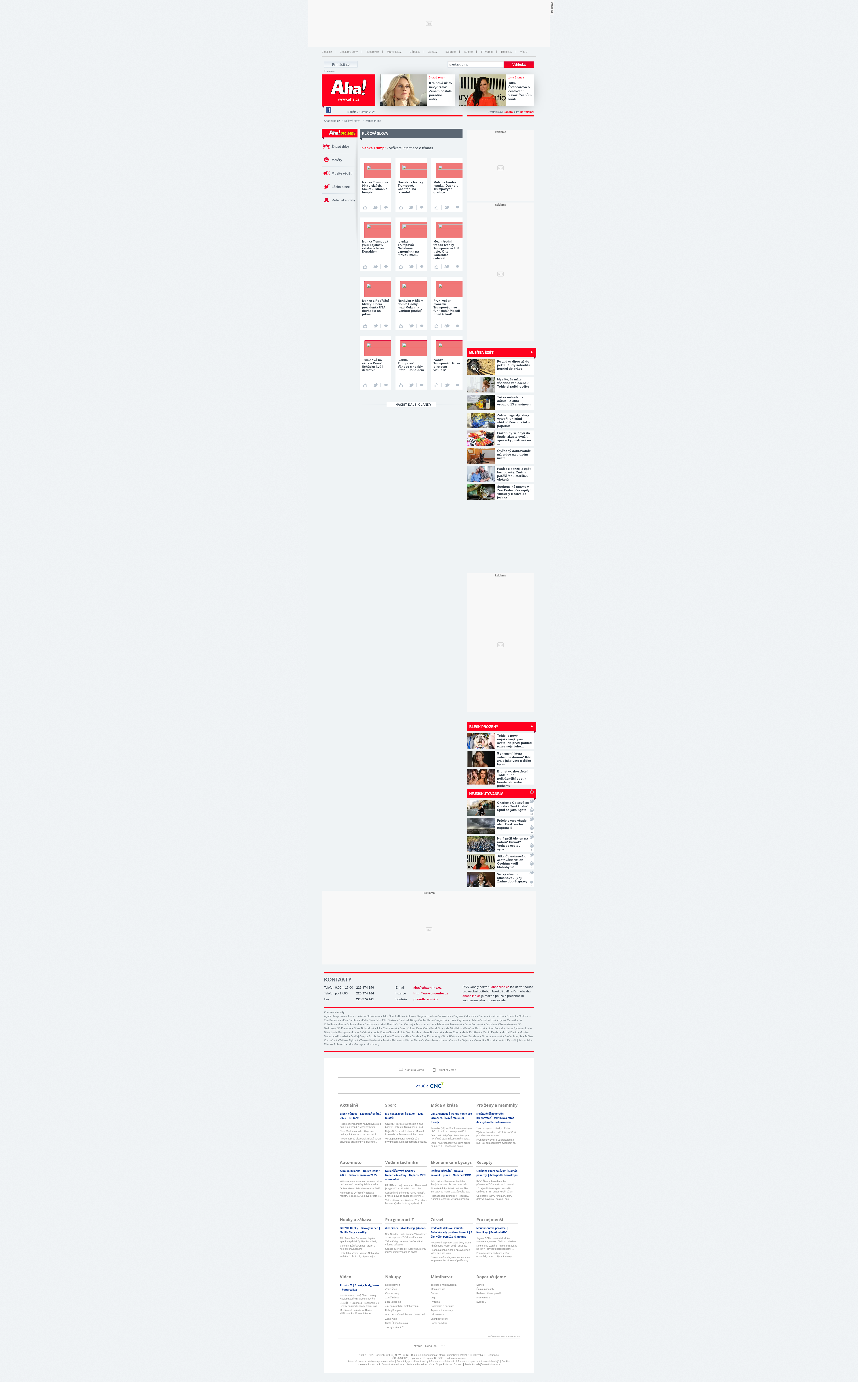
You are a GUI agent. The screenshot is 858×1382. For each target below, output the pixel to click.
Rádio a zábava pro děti (489, 1293)
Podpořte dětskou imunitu (447, 1228)
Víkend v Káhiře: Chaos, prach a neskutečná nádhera (357, 1247)
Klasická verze (414, 1070)
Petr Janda (412, 1036)
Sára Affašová (451, 1036)
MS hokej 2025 (394, 1113)
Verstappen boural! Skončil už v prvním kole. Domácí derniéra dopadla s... (406, 1140)
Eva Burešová (332, 1020)
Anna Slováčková (370, 1016)
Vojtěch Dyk (505, 1040)
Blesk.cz (327, 52)
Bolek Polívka (406, 1016)
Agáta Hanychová (335, 1016)
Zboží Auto (391, 1318)
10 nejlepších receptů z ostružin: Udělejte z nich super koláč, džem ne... (494, 1190)
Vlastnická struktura (393, 1364)
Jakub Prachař (388, 1024)
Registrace (329, 71)
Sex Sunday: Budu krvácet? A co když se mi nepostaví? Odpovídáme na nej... (406, 1236)
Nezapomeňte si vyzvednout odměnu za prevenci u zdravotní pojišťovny (451, 1259)
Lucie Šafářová (361, 1032)
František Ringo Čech (411, 1020)
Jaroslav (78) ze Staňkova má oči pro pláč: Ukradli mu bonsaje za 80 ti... (451, 1130)
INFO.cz (354, 1118)
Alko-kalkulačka (350, 1171)
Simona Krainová (492, 1036)
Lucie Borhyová (340, 1032)
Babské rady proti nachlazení (450, 1232)
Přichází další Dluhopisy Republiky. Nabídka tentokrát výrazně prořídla (450, 1197)
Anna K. (352, 1016)
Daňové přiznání (441, 1171)
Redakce (431, 1346)
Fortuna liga (349, 1289)
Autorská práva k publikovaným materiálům (370, 1361)
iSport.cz (451, 52)
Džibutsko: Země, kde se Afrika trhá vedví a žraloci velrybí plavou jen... (359, 1255)
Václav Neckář (414, 1040)
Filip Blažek (389, 1020)
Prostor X (346, 1285)
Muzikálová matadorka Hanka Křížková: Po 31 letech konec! (356, 1312)
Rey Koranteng (431, 1036)
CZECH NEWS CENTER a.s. (402, 1355)
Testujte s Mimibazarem (443, 1284)
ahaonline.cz (500, 987)
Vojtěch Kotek (522, 1040)
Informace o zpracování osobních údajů (477, 1361)
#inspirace (392, 1228)
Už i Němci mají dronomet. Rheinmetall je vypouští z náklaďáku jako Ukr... (406, 1187)
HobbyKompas (393, 1310)
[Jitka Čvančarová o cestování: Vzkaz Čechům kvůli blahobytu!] (483, 90)
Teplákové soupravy (442, 1310)
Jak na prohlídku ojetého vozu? (402, 1306)
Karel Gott (422, 1028)
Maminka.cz (394, 52)
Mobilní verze (447, 1070)
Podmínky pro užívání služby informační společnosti (425, 1361)
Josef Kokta (407, 1028)
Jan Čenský (406, 1024)
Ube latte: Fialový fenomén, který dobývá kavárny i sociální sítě (494, 1197)
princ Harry (372, 1044)
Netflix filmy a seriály (353, 1232)
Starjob (480, 1284)
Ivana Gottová (347, 1024)
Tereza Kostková (370, 1040)
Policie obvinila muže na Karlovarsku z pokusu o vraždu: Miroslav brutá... (360, 1125)
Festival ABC (498, 1232)
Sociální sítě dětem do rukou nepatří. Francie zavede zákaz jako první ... (405, 1194)
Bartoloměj (527, 112)
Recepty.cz (372, 52)
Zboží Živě (391, 1289)
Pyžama (435, 1301)
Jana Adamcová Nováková (446, 1024)
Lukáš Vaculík (406, 1032)
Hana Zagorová (459, 1020)
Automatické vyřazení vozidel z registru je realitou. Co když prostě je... (361, 1194)
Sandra (508, 112)
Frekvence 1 (483, 1297)
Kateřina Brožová (474, 1028)
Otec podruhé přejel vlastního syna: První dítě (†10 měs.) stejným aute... (450, 1137)
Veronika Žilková (485, 1040)
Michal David (509, 1032)
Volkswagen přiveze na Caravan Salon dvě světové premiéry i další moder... (361, 1183)
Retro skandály (343, 200)
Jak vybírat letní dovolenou (493, 1122)
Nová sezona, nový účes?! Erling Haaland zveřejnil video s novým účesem (358, 1297)
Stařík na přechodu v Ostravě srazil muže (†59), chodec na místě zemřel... (450, 1144)
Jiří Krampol (344, 1028)
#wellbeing (408, 1228)
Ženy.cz (432, 52)
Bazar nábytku (439, 1323)
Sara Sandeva (470, 1036)
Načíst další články (413, 404)
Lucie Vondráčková (384, 1032)
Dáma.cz (415, 52)
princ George (356, 1044)
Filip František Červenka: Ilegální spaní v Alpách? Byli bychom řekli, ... (359, 1240)
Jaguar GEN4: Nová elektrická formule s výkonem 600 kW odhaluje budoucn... (496, 1240)
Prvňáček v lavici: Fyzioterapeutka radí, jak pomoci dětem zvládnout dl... (496, 1141)
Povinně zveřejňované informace (482, 1364)
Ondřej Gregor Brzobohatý (367, 1036)
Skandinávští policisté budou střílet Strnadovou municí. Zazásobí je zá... (451, 1190)
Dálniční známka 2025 (363, 1175)
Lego (433, 1297)
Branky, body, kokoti (367, 1285)
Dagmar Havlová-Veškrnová (434, 1016)
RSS (443, 1346)
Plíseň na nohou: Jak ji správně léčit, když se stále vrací (450, 1251)
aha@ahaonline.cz (427, 987)
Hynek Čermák (507, 1020)
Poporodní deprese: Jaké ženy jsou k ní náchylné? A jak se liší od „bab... (451, 1244)
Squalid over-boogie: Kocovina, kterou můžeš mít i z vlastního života (405, 1250)
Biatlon (411, 1113)
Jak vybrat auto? (394, 1327)
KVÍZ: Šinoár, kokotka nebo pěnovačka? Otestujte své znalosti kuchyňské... (495, 1183)
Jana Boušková (474, 1024)
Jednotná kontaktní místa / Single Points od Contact (434, 1364)
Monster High (438, 1289)
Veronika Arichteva (436, 1040)
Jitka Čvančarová (386, 1028)
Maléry (337, 160)
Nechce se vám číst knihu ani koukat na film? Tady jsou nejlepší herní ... (496, 1247)
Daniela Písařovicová (491, 1016)
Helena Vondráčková (483, 1020)
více (522, 52)
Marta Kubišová (471, 1032)
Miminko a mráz (504, 1118)
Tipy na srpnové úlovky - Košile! (493, 1128)
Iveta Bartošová (367, 1024)
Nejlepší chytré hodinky (400, 1171)
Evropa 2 (481, 1301)
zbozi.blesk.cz (393, 1301)
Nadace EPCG (462, 1175)
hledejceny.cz (392, 1284)
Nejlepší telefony (396, 1175)
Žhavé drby (340, 146)
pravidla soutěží (425, 999)
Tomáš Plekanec (393, 1040)
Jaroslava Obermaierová (501, 1024)
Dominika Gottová (518, 1016)
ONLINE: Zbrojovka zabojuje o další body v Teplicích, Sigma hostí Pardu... (405, 1125)
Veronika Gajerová (461, 1040)
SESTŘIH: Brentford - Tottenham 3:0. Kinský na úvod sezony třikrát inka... (360, 1304)
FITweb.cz (487, 52)
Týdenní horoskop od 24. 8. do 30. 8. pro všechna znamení (496, 1134)
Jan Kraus (422, 1024)
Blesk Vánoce (349, 1113)
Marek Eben (452, 1032)
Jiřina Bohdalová (364, 1028)
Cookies (506, 1361)
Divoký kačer (370, 1228)
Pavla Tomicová (394, 1036)
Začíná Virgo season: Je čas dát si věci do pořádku (404, 1243)
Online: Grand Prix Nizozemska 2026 (360, 1188)
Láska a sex (341, 187)
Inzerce (417, 1346)
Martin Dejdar (491, 1032)
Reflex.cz (506, 52)
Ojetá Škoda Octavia (396, 1323)
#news (421, 1228)
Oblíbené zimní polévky (491, 1171)
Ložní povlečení (439, 1318)
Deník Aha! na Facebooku (328, 110)
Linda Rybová (514, 1028)
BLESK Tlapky (349, 1228)
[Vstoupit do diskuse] (386, 207)
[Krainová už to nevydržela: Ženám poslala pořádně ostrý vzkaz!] (404, 90)
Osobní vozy (392, 1293)
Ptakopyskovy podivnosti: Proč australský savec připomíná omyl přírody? (494, 1255)
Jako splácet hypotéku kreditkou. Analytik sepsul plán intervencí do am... (449, 1183)
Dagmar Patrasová (464, 1016)
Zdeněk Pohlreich (334, 1044)
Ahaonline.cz (332, 120)
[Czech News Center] (437, 1085)
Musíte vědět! (342, 173)
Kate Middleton (453, 1028)
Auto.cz (468, 52)
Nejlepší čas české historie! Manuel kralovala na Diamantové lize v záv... (405, 1133)
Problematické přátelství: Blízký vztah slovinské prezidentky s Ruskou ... (360, 1140)
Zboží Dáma (392, 1297)
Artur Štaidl (389, 1016)
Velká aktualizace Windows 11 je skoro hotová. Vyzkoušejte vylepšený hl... (406, 1202)
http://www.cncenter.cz (430, 993)
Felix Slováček (371, 1020)
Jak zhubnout (439, 1113)
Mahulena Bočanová (429, 1032)
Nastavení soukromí (369, 1364)
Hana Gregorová (437, 1020)
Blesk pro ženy (349, 52)
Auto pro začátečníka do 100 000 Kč (405, 1314)
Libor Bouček (496, 1028)
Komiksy (482, 1232)
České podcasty (485, 1289)
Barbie (434, 1293)
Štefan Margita (513, 1036)
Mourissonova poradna (491, 1228)
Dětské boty (437, 1314)
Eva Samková (351, 1020)
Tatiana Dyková (348, 1040)
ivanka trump (373, 120)
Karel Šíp (436, 1028)
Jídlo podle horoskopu (503, 1175)
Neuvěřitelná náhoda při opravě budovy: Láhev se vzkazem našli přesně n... (358, 1133)
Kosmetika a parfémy (442, 1306)
